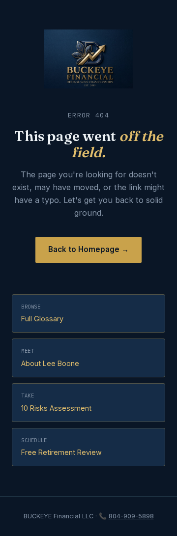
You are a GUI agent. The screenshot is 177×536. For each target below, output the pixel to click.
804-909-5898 (131, 516)
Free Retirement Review (61, 447)
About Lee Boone (50, 357)
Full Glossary (42, 313)
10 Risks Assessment (56, 402)
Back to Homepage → (88, 249)
